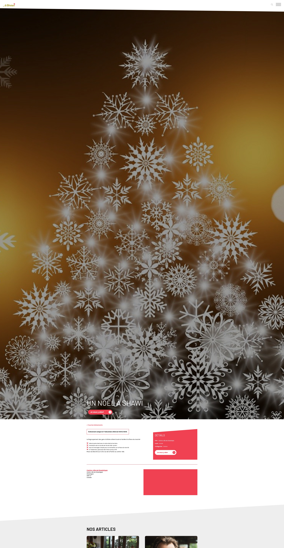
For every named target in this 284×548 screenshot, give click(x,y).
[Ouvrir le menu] (278, 4)
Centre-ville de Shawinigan (166, 440)
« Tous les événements (95, 425)
